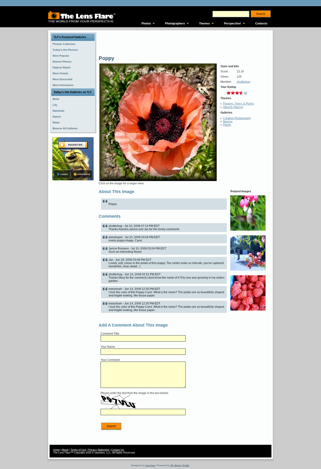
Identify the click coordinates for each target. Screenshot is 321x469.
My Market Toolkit (180, 465)
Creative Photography (237, 118)
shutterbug (243, 81)
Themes (204, 23)
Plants (227, 124)
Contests (261, 23)
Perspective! (232, 23)
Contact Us (117, 449)
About (65, 449)
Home (56, 449)
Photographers (175, 23)
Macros (227, 121)
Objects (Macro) (233, 107)
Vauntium (150, 465)
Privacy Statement (98, 449)
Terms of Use (78, 449)
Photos (146, 23)
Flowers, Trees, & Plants (238, 103)
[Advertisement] (73, 255)
